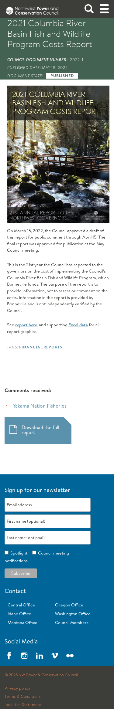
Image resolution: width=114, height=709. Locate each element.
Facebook (9, 655)
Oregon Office (69, 605)
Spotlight (18, 553)
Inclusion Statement (23, 704)
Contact (15, 591)
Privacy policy (17, 688)
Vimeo (54, 655)
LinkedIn (39, 655)
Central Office (21, 605)
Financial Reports (40, 347)
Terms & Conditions (22, 696)
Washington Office (73, 614)
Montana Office (22, 622)
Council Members (71, 622)
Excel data (78, 325)
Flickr (69, 655)
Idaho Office (19, 614)
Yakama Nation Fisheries (40, 405)
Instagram (24, 655)
